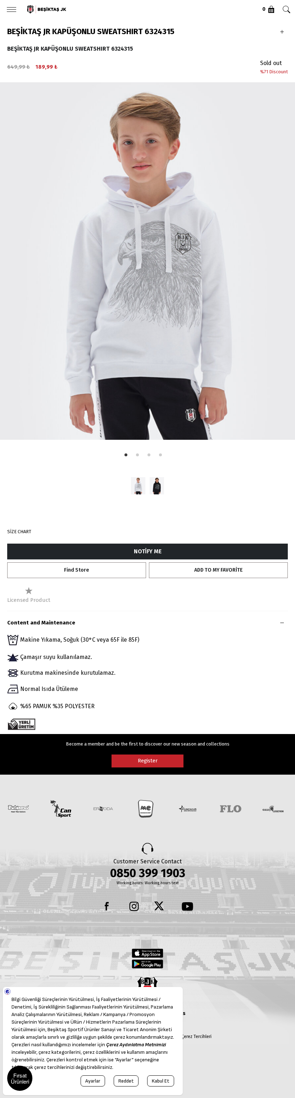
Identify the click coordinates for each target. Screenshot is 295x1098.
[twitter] (161, 906)
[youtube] (187, 906)
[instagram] (134, 906)
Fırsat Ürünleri (20, 1078)
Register (148, 760)
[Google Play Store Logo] (147, 964)
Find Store (76, 570)
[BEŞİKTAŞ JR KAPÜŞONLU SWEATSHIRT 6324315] (138, 485)
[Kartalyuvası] (111, 9)
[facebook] (108, 906)
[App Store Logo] (147, 953)
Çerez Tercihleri (196, 1036)
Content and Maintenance (41, 622)
